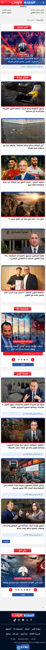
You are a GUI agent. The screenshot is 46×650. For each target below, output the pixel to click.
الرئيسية (39, 20)
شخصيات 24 (17, 628)
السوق (8, 628)
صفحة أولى (36, 628)
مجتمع (8, 633)
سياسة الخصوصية (23, 639)
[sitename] (23, 615)
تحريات (27, 628)
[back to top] (43, 607)
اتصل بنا (13, 639)
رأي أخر (15, 633)
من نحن (33, 639)
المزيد (23, 364)
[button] (32, 359)
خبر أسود (23, 633)
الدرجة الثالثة (35, 633)
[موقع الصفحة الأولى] (23, 2)
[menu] (43, 2)
